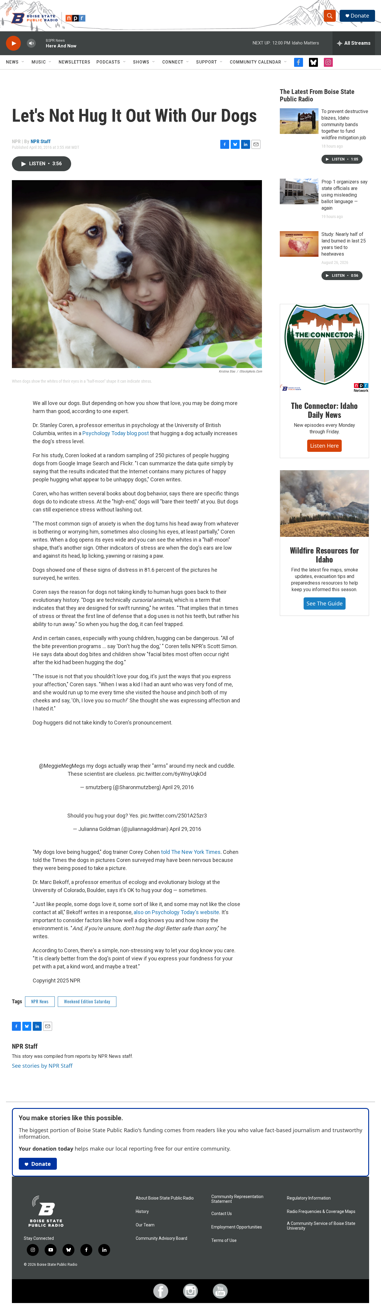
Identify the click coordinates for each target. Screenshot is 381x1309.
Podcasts (108, 62)
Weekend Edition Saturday (87, 1001)
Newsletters (74, 62)
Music (39, 62)
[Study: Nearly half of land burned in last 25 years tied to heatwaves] (299, 244)
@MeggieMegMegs (62, 766)
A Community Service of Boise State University (321, 1226)
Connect (172, 62)
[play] (13, 43)
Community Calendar (255, 62)
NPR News (40, 1001)
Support (206, 62)
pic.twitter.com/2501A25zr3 (173, 815)
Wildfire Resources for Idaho (324, 554)
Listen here (324, 445)
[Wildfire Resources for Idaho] (324, 503)
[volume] (31, 43)
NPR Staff (41, 141)
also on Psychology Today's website (176, 912)
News (12, 62)
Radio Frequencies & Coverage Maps (321, 1211)
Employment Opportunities (236, 1227)
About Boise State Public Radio (165, 1198)
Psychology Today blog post (115, 433)
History (142, 1211)
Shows (141, 62)
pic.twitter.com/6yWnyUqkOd (171, 774)
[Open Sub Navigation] (23, 62)
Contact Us (221, 1213)
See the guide (325, 603)
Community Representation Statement (237, 1199)
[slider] (41, 43)
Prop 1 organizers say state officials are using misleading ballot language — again (344, 195)
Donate (360, 16)
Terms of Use (224, 1240)
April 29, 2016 (178, 787)
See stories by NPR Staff (42, 1065)
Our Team (145, 1225)
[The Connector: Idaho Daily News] (324, 348)
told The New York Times (191, 852)
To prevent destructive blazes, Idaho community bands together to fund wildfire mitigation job (344, 124)
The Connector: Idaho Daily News (324, 410)
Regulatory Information (309, 1198)
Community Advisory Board (161, 1238)
